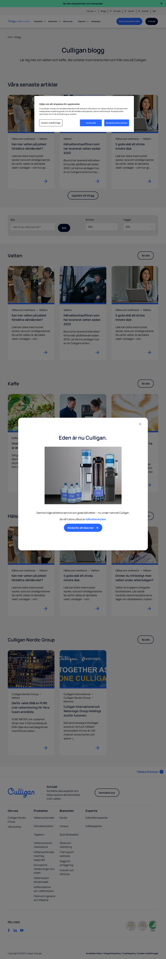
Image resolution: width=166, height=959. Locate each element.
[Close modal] (140, 424)
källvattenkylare (96, 519)
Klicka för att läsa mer (81, 528)
